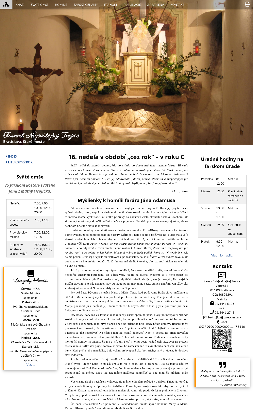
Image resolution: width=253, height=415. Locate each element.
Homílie (61, 4)
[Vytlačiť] (247, 4)
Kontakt (177, 4)
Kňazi (20, 4)
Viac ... (30, 364)
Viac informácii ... (222, 255)
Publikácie (132, 4)
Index (12, 156)
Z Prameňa (155, 4)
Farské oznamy (86, 4)
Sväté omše (40, 4)
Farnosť (110, 4)
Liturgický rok (20, 162)
